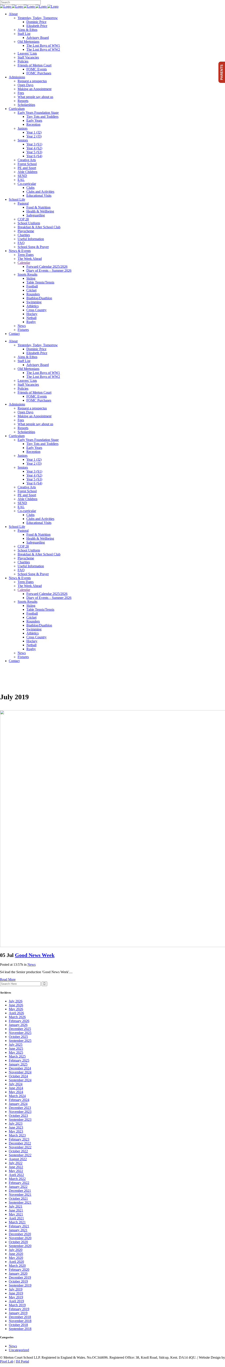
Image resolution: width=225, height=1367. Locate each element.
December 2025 (20, 1029)
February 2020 (19, 1269)
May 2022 (16, 1171)
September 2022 (20, 1155)
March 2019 (17, 1305)
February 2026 (19, 1021)
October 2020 (18, 1242)
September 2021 (20, 1202)
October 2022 (18, 1151)
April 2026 (16, 1013)
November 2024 (20, 1072)
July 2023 (15, 1123)
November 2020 (20, 1238)
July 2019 (15, 1289)
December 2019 (20, 1277)
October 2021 (18, 1198)
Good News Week (34, 955)
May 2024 (16, 1092)
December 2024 (20, 1068)
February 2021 (19, 1226)
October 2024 (18, 1076)
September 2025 (20, 1040)
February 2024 (19, 1100)
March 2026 (17, 1017)
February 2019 (19, 1309)
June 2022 (16, 1167)
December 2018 (20, 1317)
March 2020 (17, 1265)
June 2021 (16, 1210)
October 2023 (18, 1115)
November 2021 (20, 1194)
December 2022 (20, 1143)
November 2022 (20, 1147)
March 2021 (17, 1222)
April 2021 (16, 1218)
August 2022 (18, 1159)
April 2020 (16, 1261)
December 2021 (20, 1190)
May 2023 (16, 1131)
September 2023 (20, 1119)
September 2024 (20, 1080)
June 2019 (16, 1293)
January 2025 (18, 1064)
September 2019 (20, 1285)
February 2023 (19, 1139)
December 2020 (20, 1234)
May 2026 (16, 1009)
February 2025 (19, 1060)
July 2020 (15, 1250)
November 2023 (20, 1112)
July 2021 (15, 1206)
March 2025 (17, 1056)
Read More (8, 979)
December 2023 (20, 1108)
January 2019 (18, 1313)
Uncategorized (19, 1350)
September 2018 (20, 1329)
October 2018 (18, 1325)
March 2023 (17, 1135)
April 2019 (16, 1301)
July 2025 (15, 1044)
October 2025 (18, 1037)
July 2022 (15, 1163)
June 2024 (16, 1088)
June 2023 (16, 1127)
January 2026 (18, 1025)
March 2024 (17, 1096)
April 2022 (16, 1175)
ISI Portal (22, 1361)
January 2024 (18, 1104)
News (31, 964)
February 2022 (19, 1183)
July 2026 (15, 1001)
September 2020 (20, 1246)
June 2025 (16, 1048)
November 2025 (20, 1033)
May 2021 (16, 1214)
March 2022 (17, 1179)
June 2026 (16, 1005)
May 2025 (16, 1052)
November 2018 (20, 1321)
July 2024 (15, 1084)
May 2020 (16, 1258)
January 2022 (18, 1187)
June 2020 (16, 1254)
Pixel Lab (6, 1361)
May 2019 (16, 1297)
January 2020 (18, 1273)
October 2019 (18, 1281)
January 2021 (18, 1230)
